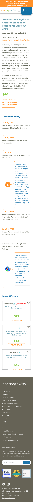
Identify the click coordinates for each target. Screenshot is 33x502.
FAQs (4, 422)
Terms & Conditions (10, 440)
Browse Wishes (8, 397)
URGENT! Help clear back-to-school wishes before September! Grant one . (16, 3)
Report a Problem (8, 498)
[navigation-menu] (18, 10)
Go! (26, 462)
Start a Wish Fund (9, 400)
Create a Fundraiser (10, 403)
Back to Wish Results (8, 107)
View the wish (16, 320)
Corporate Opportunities (12, 406)
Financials (6, 425)
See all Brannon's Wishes (9, 102)
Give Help (6, 391)
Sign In (27, 11)
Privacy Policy (7, 437)
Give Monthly (7, 431)
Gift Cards (6, 409)
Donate (5, 394)
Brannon (6, 33)
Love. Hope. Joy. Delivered (12, 434)
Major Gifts (6, 412)
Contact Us (6, 428)
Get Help (5, 416)
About (4, 419)
